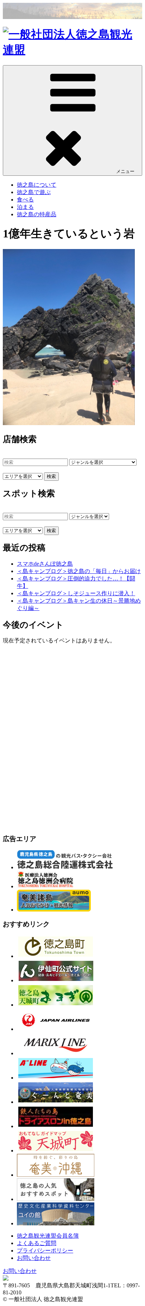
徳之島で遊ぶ (34, 192)
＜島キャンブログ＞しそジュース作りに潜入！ (76, 593)
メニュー (125, 171)
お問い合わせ (34, 1258)
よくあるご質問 (36, 1243)
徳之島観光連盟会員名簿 (48, 1236)
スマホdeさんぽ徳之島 (45, 564)
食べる (25, 200)
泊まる (25, 207)
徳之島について (36, 185)
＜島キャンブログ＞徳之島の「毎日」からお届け (79, 571)
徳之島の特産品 (36, 214)
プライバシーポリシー (45, 1251)
